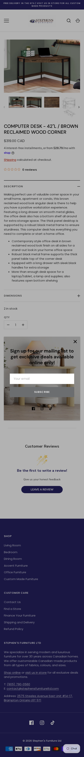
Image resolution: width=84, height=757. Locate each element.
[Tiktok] (50, 408)
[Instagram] (42, 408)
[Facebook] (33, 408)
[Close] (75, 341)
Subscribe (42, 392)
